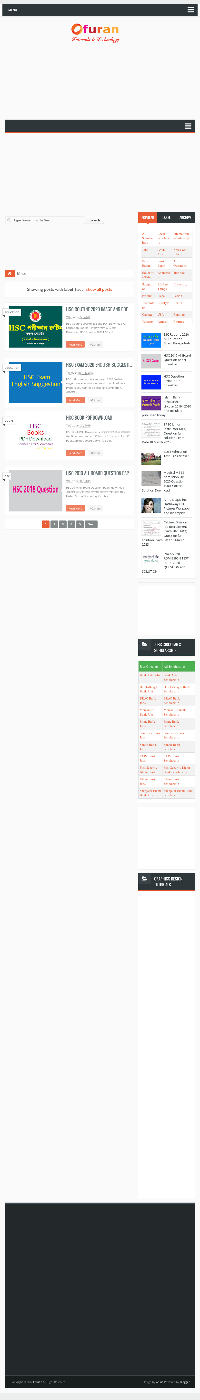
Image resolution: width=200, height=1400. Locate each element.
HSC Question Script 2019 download (174, 380)
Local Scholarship (164, 238)
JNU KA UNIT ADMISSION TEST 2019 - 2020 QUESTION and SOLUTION (165, 562)
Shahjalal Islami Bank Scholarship (178, 792)
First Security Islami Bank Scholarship (177, 769)
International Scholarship (181, 235)
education (12, 312)
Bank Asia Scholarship (171, 677)
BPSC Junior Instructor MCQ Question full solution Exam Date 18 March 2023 (164, 433)
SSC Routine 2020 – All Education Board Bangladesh (177, 338)
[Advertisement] (102, 82)
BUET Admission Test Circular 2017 (176, 453)
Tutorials (179, 272)
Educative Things (148, 274)
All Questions (180, 263)
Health (177, 303)
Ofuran (38, 1382)
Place (161, 295)
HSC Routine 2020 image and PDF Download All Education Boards (128, 309)
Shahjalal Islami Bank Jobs (150, 792)
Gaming (147, 314)
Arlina (160, 1382)
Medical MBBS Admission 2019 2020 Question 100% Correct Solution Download (164, 481)
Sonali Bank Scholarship (172, 746)
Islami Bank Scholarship (172, 781)
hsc (7, 476)
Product (147, 295)
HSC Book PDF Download (89, 418)
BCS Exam (146, 263)
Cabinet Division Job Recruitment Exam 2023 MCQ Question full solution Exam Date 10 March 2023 (164, 533)
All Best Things (163, 286)
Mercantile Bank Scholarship (175, 712)
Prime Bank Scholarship (171, 723)
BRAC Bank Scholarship (172, 700)
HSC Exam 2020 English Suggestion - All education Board (121, 365)
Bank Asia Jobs (150, 675)
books (9, 420)
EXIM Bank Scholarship (172, 758)
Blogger (185, 1382)
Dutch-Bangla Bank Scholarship (177, 689)
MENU (12, 10)
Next (91, 524)
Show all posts (99, 289)
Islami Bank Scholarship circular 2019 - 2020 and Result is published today (166, 406)
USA (161, 314)
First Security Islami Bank (148, 769)
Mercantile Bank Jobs (147, 712)
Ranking (179, 314)
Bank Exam (161, 263)
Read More (75, 344)
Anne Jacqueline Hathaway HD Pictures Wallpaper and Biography (177, 506)
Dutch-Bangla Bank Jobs (149, 689)
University (180, 284)
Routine (178, 321)
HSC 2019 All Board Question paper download (110, 473)
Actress (162, 321)
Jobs (145, 249)
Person (177, 295)
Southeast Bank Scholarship (174, 735)
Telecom (147, 321)
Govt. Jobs (161, 251)
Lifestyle (163, 303)
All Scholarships (147, 238)
